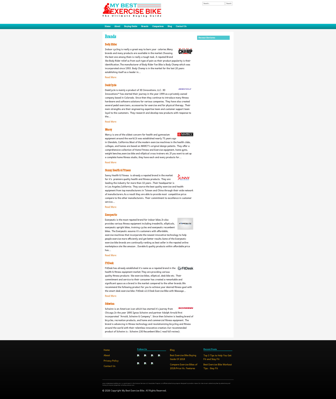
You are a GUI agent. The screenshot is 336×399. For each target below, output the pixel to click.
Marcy (108, 129)
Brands (144, 26)
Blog (170, 26)
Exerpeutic (111, 215)
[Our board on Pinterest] (161, 357)
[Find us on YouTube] (154, 365)
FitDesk (109, 263)
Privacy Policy (111, 360)
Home (108, 26)
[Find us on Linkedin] (140, 365)
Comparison (158, 26)
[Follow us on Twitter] (147, 357)
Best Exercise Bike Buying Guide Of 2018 (183, 357)
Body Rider (111, 44)
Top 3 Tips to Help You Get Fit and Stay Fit (217, 357)
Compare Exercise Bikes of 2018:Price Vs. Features (183, 366)
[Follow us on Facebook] (140, 357)
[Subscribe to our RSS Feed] (147, 365)
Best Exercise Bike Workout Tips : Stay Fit (217, 366)
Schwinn (109, 304)
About (117, 26)
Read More (110, 77)
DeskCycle (110, 85)
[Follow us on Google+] (154, 357)
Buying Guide (130, 26)
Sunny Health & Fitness (118, 170)
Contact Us (181, 26)
